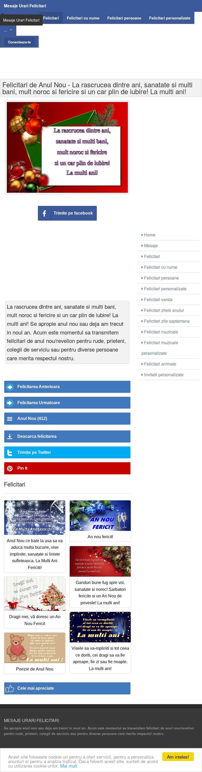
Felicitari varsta (158, 299)
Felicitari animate (159, 364)
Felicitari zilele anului (163, 310)
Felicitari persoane (161, 278)
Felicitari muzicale (160, 332)
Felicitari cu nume (160, 267)
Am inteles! (178, 756)
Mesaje (150, 245)
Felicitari (151, 256)
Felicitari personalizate (164, 289)
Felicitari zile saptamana (166, 321)
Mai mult (68, 765)
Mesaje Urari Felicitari (25, 6)
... (5, 30)
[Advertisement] (101, 59)
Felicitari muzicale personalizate (160, 347)
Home (149, 235)
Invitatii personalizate (163, 375)
